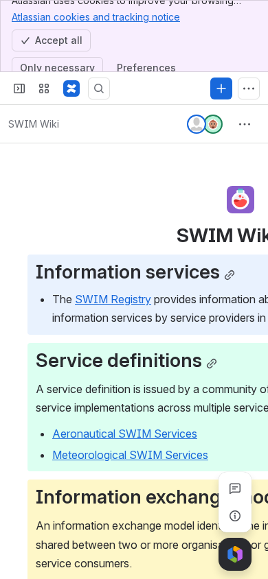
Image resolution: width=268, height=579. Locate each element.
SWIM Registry (113, 299)
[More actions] (245, 124)
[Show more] (249, 88)
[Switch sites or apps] (44, 88)
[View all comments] (235, 488)
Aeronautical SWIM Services (124, 433)
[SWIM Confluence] (71, 88)
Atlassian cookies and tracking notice (96, 17)
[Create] (221, 88)
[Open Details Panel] (235, 516)
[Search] (99, 88)
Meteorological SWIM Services (130, 455)
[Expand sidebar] (19, 88)
